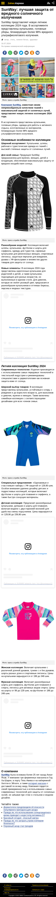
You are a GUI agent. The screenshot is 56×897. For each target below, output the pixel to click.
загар (6, 40)
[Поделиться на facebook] (5, 53)
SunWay (5, 775)
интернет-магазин (37, 783)
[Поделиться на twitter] (21, 53)
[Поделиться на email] (26, 53)
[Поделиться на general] (16, 53)
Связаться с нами (38, 889)
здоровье (34, 40)
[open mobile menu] (3, 3)
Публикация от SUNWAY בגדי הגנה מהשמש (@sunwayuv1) (28, 357)
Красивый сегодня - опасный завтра (21, 818)
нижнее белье (22, 40)
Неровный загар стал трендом (18, 826)
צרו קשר (6, 892)
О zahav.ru (7, 885)
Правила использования (40, 885)
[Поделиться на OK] (32, 53)
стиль (12, 40)
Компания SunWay (11, 105)
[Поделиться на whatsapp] (10, 53)
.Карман (19, 3)
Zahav (11, 3)
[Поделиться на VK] (37, 53)
